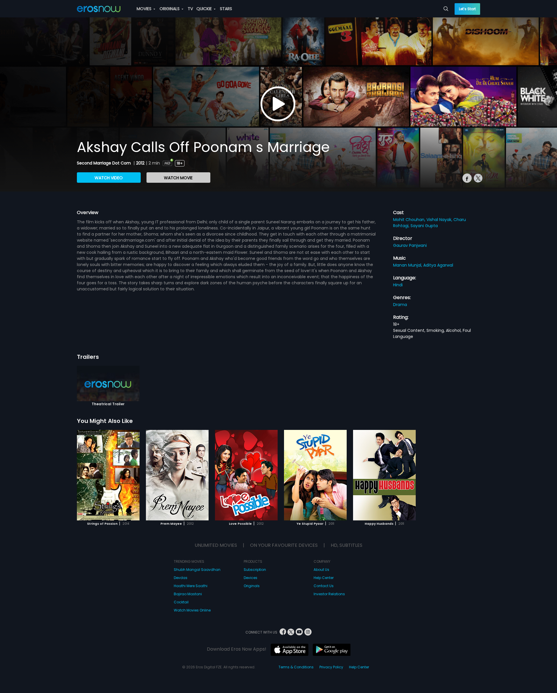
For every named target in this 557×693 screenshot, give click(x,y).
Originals (252, 585)
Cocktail (181, 602)
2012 (140, 163)
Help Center (324, 577)
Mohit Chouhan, (409, 219)
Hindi (398, 285)
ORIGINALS (170, 9)
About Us (321, 569)
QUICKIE (204, 9)
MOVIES (145, 9)
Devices (250, 577)
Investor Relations (329, 593)
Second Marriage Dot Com (104, 163)
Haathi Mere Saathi (190, 585)
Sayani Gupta (424, 226)
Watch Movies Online (192, 610)
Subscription (255, 569)
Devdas (180, 577)
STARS (226, 9)
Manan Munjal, (408, 265)
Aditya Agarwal (438, 265)
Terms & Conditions (296, 667)
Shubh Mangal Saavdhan (197, 569)
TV (190, 9)
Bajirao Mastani (188, 593)
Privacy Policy (331, 667)
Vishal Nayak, (439, 219)
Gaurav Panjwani (410, 245)
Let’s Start (467, 8)
